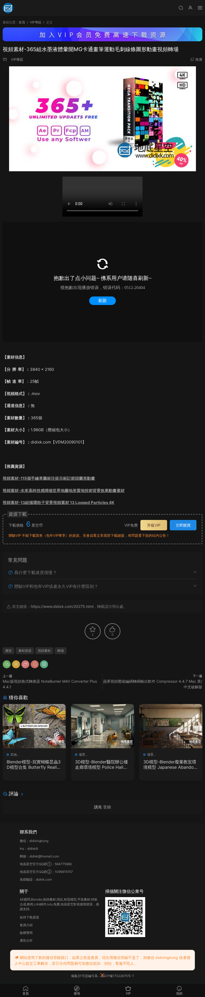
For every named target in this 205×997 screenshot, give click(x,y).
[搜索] (180, 7)
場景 (82, 754)
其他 (13, 754)
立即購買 (183, 525)
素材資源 (24, 651)
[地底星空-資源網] (8, 8)
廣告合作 (26, 940)
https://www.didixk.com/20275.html (62, 606)
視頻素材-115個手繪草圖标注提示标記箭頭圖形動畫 (49, 478)
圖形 (8, 651)
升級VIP (153, 525)
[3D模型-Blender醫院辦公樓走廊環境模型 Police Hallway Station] (102, 726)
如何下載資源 (29, 917)
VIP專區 (17, 59)
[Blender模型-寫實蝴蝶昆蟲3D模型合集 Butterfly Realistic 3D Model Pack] (34, 726)
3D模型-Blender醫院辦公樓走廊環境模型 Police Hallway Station (102, 764)
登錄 (107, 806)
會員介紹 (26, 925)
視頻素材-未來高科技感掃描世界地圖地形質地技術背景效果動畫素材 (64, 490)
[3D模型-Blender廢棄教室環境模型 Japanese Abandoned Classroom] (170, 726)
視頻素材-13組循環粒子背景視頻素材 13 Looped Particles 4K (58, 502)
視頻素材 (44, 651)
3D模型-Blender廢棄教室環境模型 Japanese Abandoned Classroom (169, 764)
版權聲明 (26, 933)
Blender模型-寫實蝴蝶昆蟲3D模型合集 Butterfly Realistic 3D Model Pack (34, 764)
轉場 (60, 651)
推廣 (198, 59)
